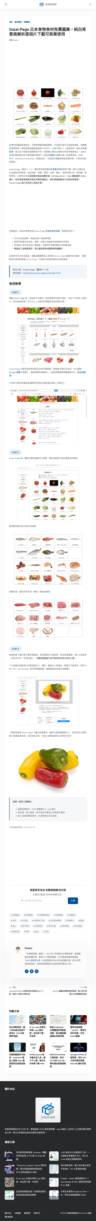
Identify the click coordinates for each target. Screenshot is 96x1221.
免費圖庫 (28, 915)
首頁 (11, 22)
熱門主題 (51, 926)
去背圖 (24, 921)
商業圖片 (69, 921)
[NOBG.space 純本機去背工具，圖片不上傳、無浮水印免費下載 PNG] (38, 1047)
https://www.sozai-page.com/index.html (42, 273)
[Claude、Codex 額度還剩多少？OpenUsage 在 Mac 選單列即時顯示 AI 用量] (54, 1182)
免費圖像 (15, 915)
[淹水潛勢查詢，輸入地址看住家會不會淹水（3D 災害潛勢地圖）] (17, 1019)
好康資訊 (38, 926)
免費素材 (54, 169)
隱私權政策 (9, 1217)
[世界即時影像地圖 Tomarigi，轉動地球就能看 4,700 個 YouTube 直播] (9, 1156)
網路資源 (15, 932)
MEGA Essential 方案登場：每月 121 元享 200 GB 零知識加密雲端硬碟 (58, 1060)
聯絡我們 (27, 1213)
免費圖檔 (58, 915)
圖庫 (81, 921)
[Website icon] (32, 971)
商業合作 (37, 1213)
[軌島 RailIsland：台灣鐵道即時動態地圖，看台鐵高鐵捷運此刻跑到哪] (58, 1019)
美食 (26, 932)
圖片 (13, 926)
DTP (11, 158)
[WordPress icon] (36, 971)
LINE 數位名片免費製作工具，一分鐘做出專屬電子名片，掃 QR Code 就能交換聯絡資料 (75, 1155)
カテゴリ (32, 301)
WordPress (83, 1213)
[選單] (6, 4)
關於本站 (8, 1213)
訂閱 (73, 900)
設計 (36, 932)
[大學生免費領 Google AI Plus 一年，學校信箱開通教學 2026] (54, 1195)
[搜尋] (90, 4)
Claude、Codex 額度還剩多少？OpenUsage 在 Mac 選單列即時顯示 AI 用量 (76, 1181)
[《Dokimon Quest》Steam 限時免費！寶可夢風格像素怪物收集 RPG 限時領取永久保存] (9, 1169)
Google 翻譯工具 (16, 372)
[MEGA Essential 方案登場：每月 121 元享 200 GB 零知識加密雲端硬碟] (58, 1047)
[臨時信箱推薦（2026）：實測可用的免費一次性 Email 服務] (78, 1019)
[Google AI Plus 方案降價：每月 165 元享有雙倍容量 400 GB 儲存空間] (78, 1047)
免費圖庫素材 (43, 915)
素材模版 (18, 22)
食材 (46, 932)
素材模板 (64, 926)
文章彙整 (17, 1213)
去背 (13, 921)
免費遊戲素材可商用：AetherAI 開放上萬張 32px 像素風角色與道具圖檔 (17, 1060)
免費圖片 (27, 22)
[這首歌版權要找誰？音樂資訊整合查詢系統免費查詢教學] (9, 1195)
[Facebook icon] (26, 971)
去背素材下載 (38, 921)
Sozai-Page (14, 169)
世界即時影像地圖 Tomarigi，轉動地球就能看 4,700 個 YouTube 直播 (31, 1155)
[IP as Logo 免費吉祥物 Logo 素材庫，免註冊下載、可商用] (38, 1019)
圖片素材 (24, 926)
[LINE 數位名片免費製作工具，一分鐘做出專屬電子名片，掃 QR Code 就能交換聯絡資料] (54, 1156)
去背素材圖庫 (55, 921)
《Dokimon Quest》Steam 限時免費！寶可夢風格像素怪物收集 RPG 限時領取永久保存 (31, 1168)
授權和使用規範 (53, 231)
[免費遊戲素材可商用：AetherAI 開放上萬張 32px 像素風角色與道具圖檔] (17, 1047)
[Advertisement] (48, 63)
